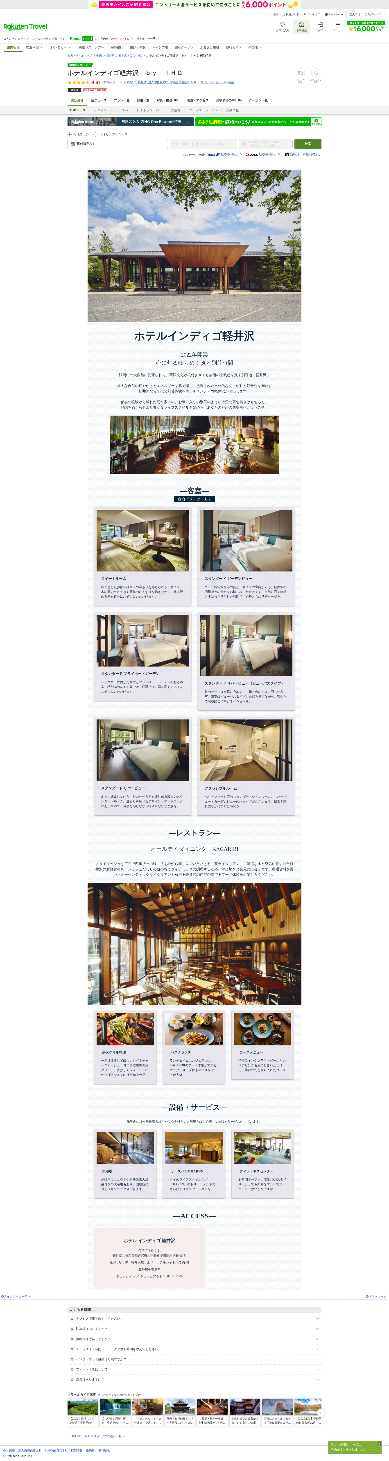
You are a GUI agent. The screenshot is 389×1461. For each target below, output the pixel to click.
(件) (107, 82)
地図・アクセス (198, 100)
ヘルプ (274, 14)
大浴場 (175, 110)
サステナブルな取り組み (220, 82)
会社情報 (9, 1450)
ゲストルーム (103, 110)
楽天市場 (354, 14)
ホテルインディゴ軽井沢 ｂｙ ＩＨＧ (125, 72)
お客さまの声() (229, 100)
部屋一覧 (143, 100)
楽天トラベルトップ (80, 55)
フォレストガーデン (203, 110)
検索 (308, 144)
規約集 (90, 1450)
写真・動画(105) (168, 100)
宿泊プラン (81, 134)
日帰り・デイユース (113, 134)
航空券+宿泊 (229, 154)
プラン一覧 (122, 100)
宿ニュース (99, 100)
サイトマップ (312, 14)
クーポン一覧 (258, 100)
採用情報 (77, 1450)
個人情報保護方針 (30, 1450)
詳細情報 (232, 110)
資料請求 (104, 1450)
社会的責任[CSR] (56, 1450)
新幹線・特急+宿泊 (303, 154)
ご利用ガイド (291, 14)
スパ (125, 110)
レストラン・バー (149, 110)
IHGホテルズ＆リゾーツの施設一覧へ (98, 1436)
